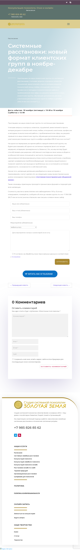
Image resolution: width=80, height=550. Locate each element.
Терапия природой (21, 471)
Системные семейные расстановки (26, 456)
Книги (16, 532)
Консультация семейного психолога (27, 462)
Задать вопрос (19, 518)
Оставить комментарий (54, 366)
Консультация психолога (23, 459)
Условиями (16, 257)
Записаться (30, 10)
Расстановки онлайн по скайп (24, 468)
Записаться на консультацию (24, 513)
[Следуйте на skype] (70, 2)
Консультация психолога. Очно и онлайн (30, 8)
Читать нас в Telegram (40, 274)
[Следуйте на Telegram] (66, 2)
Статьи (16, 536)
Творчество (18, 540)
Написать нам (16, 17)
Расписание (13, 38)
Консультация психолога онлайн (26, 465)
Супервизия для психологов (24, 477)
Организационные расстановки (25, 474)
